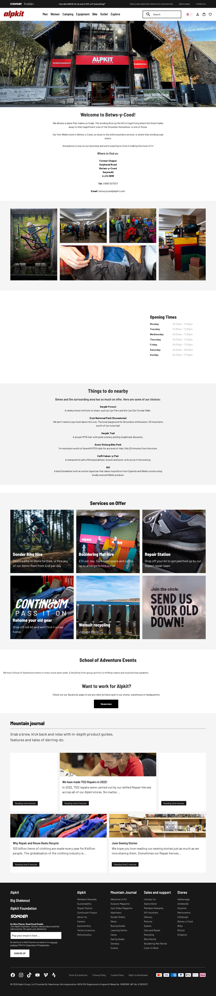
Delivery (148, 916)
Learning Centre (119, 930)
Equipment (83, 14)
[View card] (174, 607)
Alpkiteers (116, 912)
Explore (115, 14)
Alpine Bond (150, 903)
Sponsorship (84, 925)
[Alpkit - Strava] (53, 975)
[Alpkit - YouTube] (37, 975)
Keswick (182, 908)
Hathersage (183, 899)
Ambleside (182, 903)
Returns (148, 921)
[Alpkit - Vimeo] (45, 975)
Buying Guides (118, 925)
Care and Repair (152, 930)
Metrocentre (183, 912)
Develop (115, 943)
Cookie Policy (117, 975)
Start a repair (184, 4)
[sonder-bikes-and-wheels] (16, 4)
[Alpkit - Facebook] (12, 975)
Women (55, 14)
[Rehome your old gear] (42, 607)
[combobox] (162, 14)
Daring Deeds (117, 939)
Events (114, 947)
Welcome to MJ (119, 899)
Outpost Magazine (120, 903)
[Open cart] (204, 14)
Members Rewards (87, 899)
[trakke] (29, 4)
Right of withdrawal (138, 975)
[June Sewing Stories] (157, 825)
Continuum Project (87, 912)
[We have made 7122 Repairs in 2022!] (108, 764)
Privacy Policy (30, 945)
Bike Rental (150, 939)
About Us (82, 916)
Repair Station (85, 908)
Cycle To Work (151, 947)
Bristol (181, 930)
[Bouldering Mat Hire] (108, 541)
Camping (67, 14)
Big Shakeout (20, 900)
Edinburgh (182, 916)
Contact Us (201, 4)
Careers (81, 921)
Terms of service (86, 930)
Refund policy (84, 934)
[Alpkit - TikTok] (29, 975)
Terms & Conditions (78, 975)
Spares (147, 925)
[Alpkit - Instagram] (21, 975)
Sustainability (84, 903)
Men (45, 14)
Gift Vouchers (151, 912)
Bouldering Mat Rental (155, 943)
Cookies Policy (44, 945)
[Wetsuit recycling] (108, 607)
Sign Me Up (20, 953)
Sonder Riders (118, 916)
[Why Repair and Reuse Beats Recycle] (58, 825)
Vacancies (106, 704)
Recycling (149, 934)
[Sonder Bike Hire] (42, 541)
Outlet (104, 14)
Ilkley (180, 925)
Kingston (182, 934)
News (114, 921)
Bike (94, 14)
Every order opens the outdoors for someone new (151, 4)
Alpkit (14, 892)
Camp (114, 934)
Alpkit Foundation (23, 908)
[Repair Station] (174, 541)
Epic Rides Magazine (121, 908)
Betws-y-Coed (185, 921)
